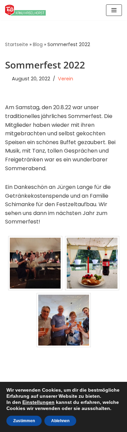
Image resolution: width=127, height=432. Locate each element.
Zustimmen (24, 420)
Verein (65, 78)
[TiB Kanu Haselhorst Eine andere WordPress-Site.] (25, 10)
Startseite (16, 44)
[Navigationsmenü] (114, 10)
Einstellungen (38, 402)
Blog (38, 44)
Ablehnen (60, 420)
